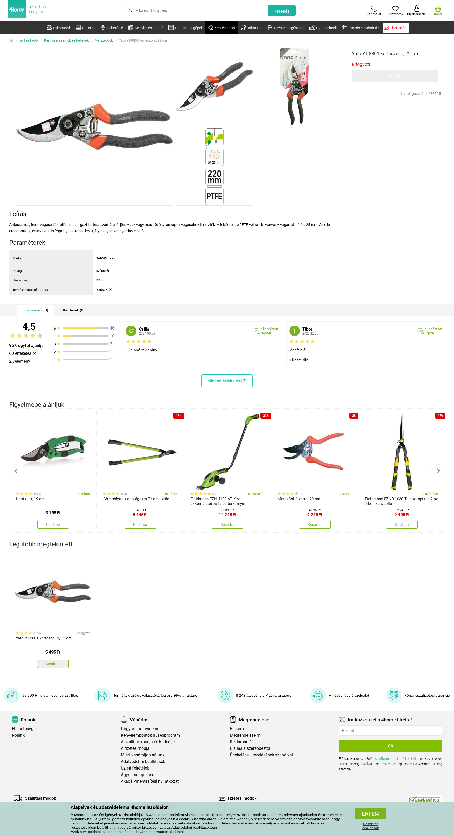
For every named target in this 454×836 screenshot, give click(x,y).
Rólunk (18, 735)
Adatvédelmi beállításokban (194, 827)
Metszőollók (104, 40)
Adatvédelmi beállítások (143, 761)
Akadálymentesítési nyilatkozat (150, 781)
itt (174, 831)
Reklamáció (241, 742)
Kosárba (395, 75)
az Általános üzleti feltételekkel (397, 759)
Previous (16, 470)
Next (438, 470)
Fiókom (237, 729)
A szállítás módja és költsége (148, 742)
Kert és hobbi (28, 40)
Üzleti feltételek (135, 768)
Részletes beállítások (370, 826)
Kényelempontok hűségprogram (150, 735)
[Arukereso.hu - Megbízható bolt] (425, 799)
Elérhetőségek (25, 729)
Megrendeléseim (245, 735)
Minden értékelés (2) (227, 380)
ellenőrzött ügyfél (269, 331)
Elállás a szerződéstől (250, 748)
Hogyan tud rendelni (139, 729)
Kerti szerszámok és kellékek (66, 40)
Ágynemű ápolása (137, 775)
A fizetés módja (135, 748)
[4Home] (13, 40)
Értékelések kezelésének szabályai (261, 755)
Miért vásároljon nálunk (142, 755)
